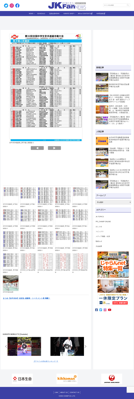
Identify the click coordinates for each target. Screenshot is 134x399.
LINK (56, 392)
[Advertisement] (67, 22)
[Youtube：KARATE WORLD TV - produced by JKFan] (109, 310)
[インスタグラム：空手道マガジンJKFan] (105, 310)
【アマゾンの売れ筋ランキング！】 (45, 361)
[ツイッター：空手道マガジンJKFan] (100, 310)
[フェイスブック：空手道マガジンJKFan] (96, 310)
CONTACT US (74, 392)
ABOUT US (64, 392)
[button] (128, 5)
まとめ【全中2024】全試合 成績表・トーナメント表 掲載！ (26, 298)
